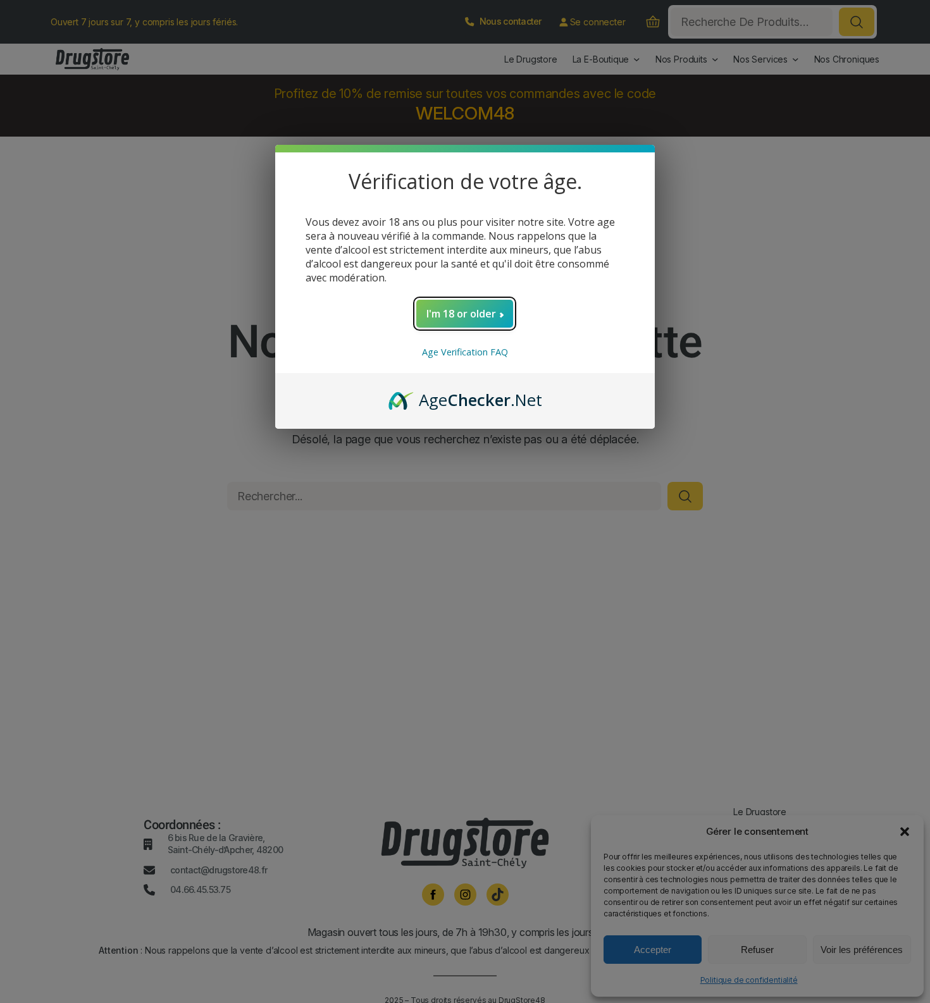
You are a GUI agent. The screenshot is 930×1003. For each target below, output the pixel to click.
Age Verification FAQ (465, 352)
